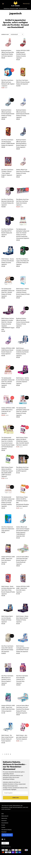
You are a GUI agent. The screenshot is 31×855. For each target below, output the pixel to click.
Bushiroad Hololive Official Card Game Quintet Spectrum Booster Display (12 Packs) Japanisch (22, 113)
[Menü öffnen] (3, 3)
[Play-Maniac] (15, 3)
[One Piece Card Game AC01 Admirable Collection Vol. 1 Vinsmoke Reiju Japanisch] (23, 667)
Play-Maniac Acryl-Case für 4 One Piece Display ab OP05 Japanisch (22, 469)
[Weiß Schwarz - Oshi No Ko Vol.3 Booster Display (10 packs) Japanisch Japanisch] (23, 369)
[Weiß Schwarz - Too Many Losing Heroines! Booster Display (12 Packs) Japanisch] (8, 727)
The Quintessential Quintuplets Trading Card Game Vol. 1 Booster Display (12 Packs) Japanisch (7, 292)
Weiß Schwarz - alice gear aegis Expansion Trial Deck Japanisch (21, 737)
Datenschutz (4, 818)
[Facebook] (2, 839)
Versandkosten (4, 822)
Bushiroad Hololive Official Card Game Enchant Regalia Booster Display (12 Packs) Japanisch (7, 113)
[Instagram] (4, 839)
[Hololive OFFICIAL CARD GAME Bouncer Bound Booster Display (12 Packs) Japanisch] (8, 340)
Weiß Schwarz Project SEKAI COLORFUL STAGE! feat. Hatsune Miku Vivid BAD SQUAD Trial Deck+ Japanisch (22, 441)
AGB (2, 813)
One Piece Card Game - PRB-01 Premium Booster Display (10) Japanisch (22, 82)
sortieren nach (5, 34)
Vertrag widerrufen (7, 834)
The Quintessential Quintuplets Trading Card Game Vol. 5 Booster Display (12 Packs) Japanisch (22, 411)
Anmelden (15, 797)
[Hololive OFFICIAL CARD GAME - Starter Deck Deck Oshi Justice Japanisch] (23, 578)
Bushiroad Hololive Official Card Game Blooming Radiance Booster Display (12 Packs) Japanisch (21, 143)
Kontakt (3, 825)
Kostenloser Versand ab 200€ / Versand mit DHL (15, 8)
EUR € (4, 843)
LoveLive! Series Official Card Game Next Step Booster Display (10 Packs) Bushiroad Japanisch (22, 560)
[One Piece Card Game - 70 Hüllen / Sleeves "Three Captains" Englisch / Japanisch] (8, 161)
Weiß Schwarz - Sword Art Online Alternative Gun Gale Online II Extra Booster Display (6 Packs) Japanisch (8, 590)
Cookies (3, 827)
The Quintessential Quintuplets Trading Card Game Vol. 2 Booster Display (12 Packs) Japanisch (7, 381)
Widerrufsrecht (4, 816)
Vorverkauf (3, 831)
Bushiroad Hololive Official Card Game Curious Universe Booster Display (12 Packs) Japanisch (22, 322)
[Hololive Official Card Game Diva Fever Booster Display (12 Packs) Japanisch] (23, 161)
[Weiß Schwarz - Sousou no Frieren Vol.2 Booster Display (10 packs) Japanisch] (8, 250)
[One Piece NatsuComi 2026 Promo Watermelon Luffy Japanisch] (8, 518)
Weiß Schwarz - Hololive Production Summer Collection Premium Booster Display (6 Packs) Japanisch (22, 292)
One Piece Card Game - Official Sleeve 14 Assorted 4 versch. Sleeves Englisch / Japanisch (7, 679)
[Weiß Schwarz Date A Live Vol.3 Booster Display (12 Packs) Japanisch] (8, 608)
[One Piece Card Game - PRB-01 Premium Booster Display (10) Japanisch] (23, 72)
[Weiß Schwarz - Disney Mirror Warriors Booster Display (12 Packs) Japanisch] (23, 608)
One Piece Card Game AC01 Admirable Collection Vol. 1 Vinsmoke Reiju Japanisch (22, 679)
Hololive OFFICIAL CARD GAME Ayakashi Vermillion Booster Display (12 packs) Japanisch (23, 54)
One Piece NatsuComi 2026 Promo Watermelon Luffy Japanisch (7, 528)
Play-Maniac (8, 846)
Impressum (4, 820)
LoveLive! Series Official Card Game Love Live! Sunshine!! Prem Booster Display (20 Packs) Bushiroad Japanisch (22, 709)
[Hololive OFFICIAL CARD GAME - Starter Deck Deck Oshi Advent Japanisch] (8, 548)
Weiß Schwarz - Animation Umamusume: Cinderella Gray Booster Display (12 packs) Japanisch (22, 352)
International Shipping (6, 829)
